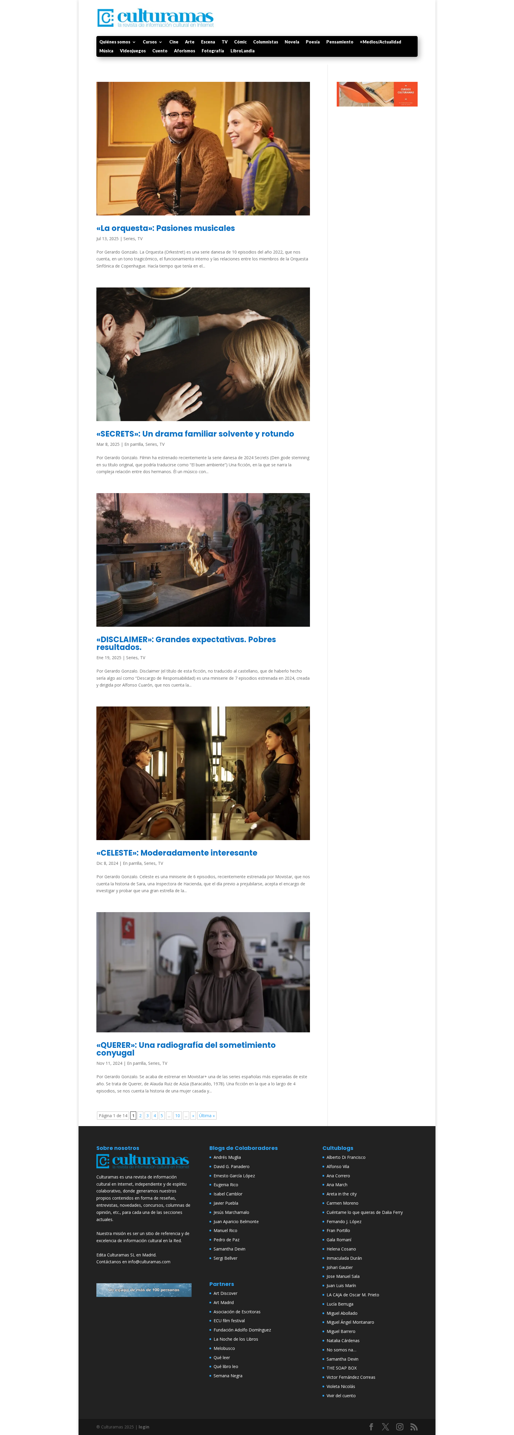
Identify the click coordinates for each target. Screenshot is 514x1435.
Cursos (150, 42)
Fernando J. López (344, 1221)
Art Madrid (224, 1302)
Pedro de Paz (226, 1239)
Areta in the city (342, 1194)
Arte (190, 42)
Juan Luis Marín (341, 1285)
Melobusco (224, 1348)
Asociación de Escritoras (237, 1311)
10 (177, 1115)
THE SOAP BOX (342, 1368)
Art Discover (225, 1293)
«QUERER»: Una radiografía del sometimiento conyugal (186, 1049)
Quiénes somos (114, 42)
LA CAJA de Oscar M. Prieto (353, 1295)
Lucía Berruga (340, 1304)
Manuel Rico (225, 1230)
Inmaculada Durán (344, 1258)
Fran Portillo (338, 1230)
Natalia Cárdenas (343, 1340)
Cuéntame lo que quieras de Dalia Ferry (365, 1212)
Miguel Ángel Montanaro (350, 1322)
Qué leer (222, 1357)
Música (106, 51)
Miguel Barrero (341, 1331)
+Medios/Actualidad (380, 42)
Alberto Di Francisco (346, 1157)
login (144, 1427)
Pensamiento (339, 42)
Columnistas (265, 42)
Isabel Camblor (228, 1194)
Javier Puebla (226, 1203)
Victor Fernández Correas (351, 1377)
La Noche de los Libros (236, 1339)
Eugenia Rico (226, 1184)
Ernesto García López (234, 1175)
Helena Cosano (341, 1249)
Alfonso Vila (338, 1166)
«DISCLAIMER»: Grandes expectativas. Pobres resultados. (186, 643)
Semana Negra (228, 1375)
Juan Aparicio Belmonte (236, 1221)
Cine (173, 42)
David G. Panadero (232, 1166)
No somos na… (341, 1350)
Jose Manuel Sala (343, 1276)
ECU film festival (229, 1320)
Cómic (240, 42)
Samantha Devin (229, 1249)
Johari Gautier (340, 1267)
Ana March (337, 1184)
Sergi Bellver (225, 1258)
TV (225, 42)
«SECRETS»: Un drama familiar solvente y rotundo (195, 434)
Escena (208, 42)
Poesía (313, 42)
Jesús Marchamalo (231, 1212)
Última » (207, 1115)
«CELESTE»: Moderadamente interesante (176, 853)
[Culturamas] (144, 1170)
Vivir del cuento (341, 1395)
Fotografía (213, 51)
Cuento (159, 51)
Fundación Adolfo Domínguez (242, 1330)
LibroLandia (243, 51)
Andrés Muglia (227, 1157)
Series (129, 238)
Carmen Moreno (342, 1203)
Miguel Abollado (342, 1313)
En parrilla (133, 444)
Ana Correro (338, 1175)
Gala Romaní (339, 1239)
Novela (292, 42)
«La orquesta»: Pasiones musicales (165, 228)
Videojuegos (133, 51)
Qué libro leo (226, 1366)
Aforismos (184, 51)
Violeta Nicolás (341, 1386)
